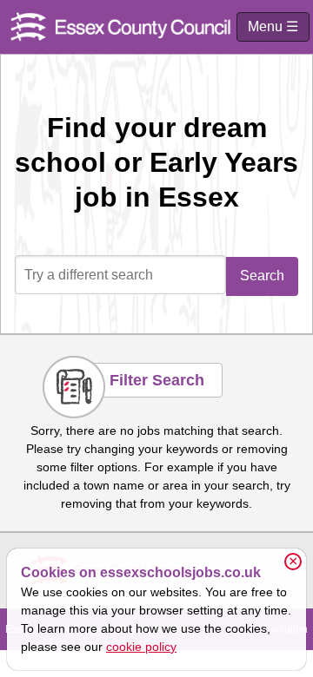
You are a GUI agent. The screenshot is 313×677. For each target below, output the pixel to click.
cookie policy (141, 647)
